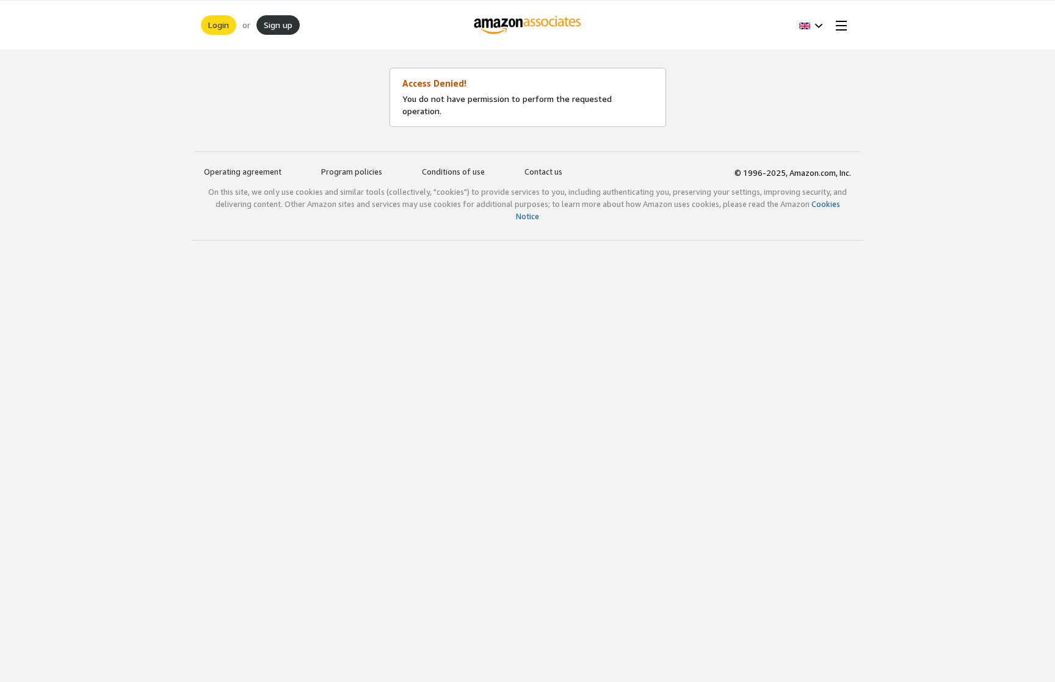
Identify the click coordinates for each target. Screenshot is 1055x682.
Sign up (278, 25)
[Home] (527, 25)
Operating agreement (242, 171)
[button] (811, 25)
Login (218, 25)
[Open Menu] (839, 25)
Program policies (351, 171)
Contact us (543, 171)
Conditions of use (453, 171)
